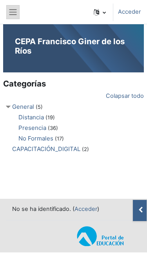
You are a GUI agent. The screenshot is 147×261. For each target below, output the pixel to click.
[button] (99, 12)
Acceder (129, 11)
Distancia (31, 117)
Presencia (32, 127)
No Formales (35, 138)
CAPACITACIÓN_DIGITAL (46, 149)
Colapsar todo (125, 95)
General (23, 106)
